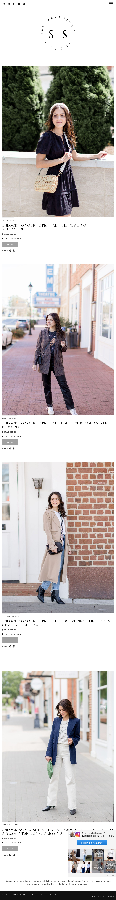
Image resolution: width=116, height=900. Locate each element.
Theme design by (102, 897)
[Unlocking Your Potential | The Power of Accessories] (58, 141)
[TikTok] (14, 3)
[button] (112, 3)
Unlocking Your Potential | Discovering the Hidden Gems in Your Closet (56, 623)
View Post (10, 244)
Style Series (10, 234)
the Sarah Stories (18, 894)
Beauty (56, 894)
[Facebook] (19, 3)
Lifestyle (35, 894)
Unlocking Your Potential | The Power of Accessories (45, 227)
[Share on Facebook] (10, 250)
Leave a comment (12, 238)
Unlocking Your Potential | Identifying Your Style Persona (54, 425)
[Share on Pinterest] (14, 250)
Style (46, 894)
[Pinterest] (9, 3)
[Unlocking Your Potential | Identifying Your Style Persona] (58, 339)
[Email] (24, 3)
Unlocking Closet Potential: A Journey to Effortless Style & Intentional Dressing (58, 831)
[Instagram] (4, 3)
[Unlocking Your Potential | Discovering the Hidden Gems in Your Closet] (58, 537)
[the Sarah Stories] (58, 30)
